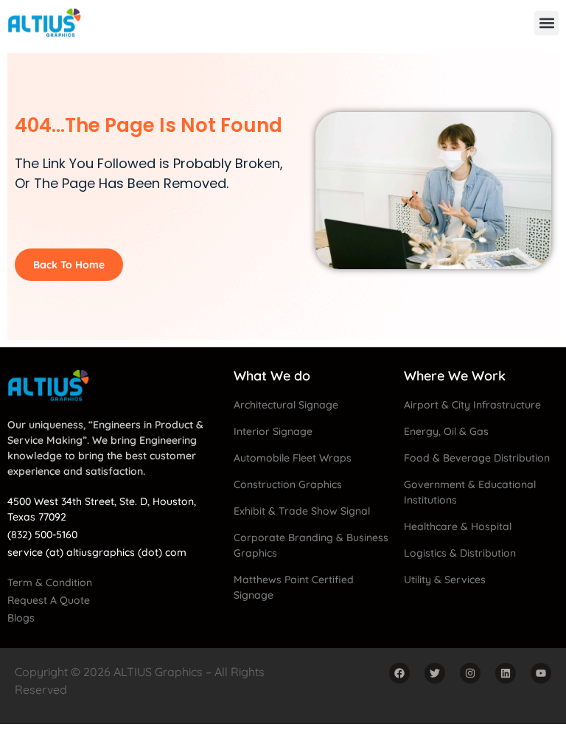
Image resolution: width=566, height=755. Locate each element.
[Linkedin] (505, 673)
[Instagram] (470, 673)
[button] (546, 23)
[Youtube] (541, 673)
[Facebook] (399, 673)
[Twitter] (434, 673)
